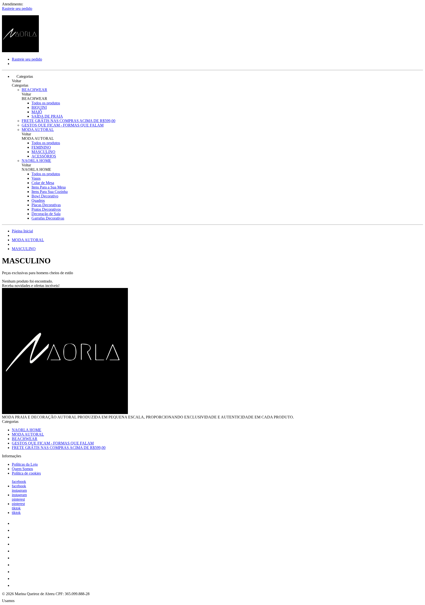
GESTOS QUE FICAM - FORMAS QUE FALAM (63, 125)
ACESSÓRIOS (43, 156)
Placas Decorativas (46, 205)
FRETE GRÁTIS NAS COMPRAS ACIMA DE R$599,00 (68, 121)
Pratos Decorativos (46, 209)
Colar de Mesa (42, 183)
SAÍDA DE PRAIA (47, 116)
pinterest (18, 499)
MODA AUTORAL (38, 129)
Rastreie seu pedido (17, 8)
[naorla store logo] (20, 51)
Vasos (36, 178)
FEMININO (41, 147)
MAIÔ (36, 112)
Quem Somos (22, 469)
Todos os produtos (45, 103)
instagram (19, 490)
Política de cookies (26, 473)
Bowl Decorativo (44, 196)
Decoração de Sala (46, 214)
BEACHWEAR (34, 90)
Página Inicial (22, 231)
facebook (19, 481)
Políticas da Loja (25, 464)
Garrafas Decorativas (47, 218)
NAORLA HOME (36, 161)
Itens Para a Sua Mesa (48, 187)
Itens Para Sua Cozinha (49, 192)
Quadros (38, 200)
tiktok (16, 508)
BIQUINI (39, 107)
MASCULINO (43, 152)
